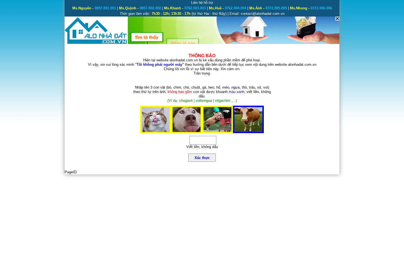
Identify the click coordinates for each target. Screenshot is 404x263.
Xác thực (202, 158)
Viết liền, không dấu (202, 147)
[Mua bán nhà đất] (96, 43)
